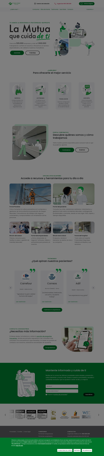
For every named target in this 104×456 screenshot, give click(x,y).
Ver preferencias (87, 450)
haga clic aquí (19, 445)
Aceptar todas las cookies (65, 450)
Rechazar (77, 450)
